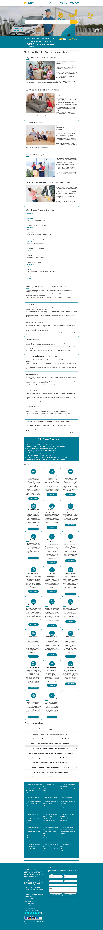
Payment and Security (29, 903)
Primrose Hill (30, 213)
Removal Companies (33, 667)
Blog (44, 3)
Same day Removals (33, 699)
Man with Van (70, 509)
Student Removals (52, 699)
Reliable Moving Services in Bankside (35, 784)
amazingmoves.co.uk (33, 876)
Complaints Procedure (37, 894)
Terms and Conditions (35, 887)
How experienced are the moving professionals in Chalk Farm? (51, 739)
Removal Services (52, 667)
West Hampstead (30, 264)
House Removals (52, 605)
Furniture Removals (33, 605)
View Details (33, 498)
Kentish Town (30, 232)
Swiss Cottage (30, 227)
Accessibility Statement (30, 891)
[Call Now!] (72, 3)
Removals (52, 573)
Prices (55, 3)
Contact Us (62, 3)
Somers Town (30, 273)
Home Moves (70, 475)
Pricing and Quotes (29, 905)
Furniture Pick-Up (52, 475)
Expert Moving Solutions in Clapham (34, 792)
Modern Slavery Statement (30, 901)
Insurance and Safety (29, 898)
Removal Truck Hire (33, 573)
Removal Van (70, 667)
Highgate (29, 250)
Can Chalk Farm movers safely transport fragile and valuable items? (50, 743)
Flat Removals (70, 573)
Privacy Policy (40, 889)
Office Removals (33, 636)
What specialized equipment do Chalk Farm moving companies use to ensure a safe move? (51, 728)
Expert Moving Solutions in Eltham (51, 805)
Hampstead (29, 241)
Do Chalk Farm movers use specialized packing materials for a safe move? (51, 777)
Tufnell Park (29, 278)
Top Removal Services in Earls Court (34, 805)
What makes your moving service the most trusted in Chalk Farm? (51, 758)
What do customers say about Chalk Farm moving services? (51, 772)
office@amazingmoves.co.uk (34, 872)
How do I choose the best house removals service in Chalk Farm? (50, 767)
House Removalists (33, 509)
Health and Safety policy (30, 896)
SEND (70, 894)
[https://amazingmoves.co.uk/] (29, 3)
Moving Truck (33, 540)
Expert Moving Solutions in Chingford (69, 788)
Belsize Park (29, 222)
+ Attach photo (56, 894)
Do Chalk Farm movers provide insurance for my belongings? (50, 734)
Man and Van (52, 509)
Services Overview (29, 910)
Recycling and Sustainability (31, 908)
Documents (27, 894)
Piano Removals (70, 636)
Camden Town (30, 218)
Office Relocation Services (52, 540)
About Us (50, 3)
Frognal (28, 236)
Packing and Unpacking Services (70, 540)
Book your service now (31, 432)
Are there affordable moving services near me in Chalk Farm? (50, 762)
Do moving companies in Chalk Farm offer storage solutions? (50, 748)
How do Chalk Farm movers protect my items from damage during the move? (51, 753)
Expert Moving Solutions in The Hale (34, 848)
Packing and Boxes (52, 636)
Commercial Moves (33, 475)
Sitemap (37, 910)
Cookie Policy (40, 891)
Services (38, 3)
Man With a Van (70, 605)
